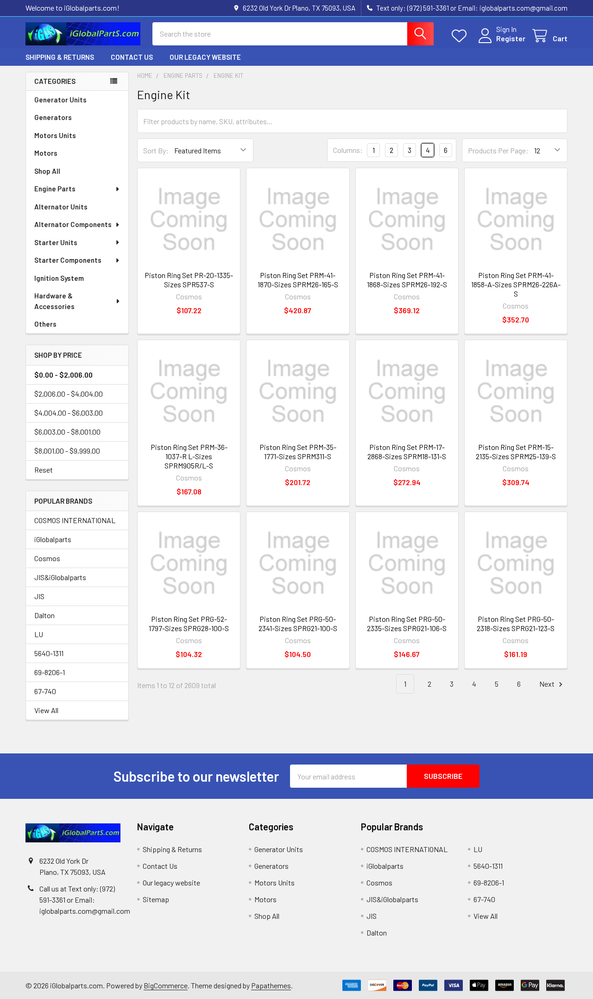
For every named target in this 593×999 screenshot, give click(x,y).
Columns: (348, 149)
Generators (53, 117)
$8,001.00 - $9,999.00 (67, 450)
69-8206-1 (49, 672)
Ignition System (59, 278)
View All (46, 710)
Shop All (47, 171)
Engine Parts (55, 188)
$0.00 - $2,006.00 (63, 374)
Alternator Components (73, 224)
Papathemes (271, 985)
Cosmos (47, 558)
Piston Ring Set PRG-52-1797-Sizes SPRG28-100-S (189, 623)
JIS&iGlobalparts (60, 577)
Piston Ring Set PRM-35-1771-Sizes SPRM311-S (297, 452)
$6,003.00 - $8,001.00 (67, 431)
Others (45, 324)
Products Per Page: (498, 150)
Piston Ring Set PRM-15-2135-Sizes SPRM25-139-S (516, 452)
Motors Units (55, 135)
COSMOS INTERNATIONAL (74, 520)
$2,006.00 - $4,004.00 (68, 393)
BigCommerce (166, 985)
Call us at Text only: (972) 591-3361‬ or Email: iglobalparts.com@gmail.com (84, 899)
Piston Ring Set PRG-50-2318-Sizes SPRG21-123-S (516, 623)
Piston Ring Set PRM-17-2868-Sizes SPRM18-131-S (406, 452)
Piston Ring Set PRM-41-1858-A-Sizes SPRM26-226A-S (516, 284)
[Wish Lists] (461, 36)
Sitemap (156, 899)
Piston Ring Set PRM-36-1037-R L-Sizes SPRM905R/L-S (189, 456)
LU (38, 634)
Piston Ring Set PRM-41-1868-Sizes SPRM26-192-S (407, 280)
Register (510, 38)
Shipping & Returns (59, 57)
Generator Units (60, 99)
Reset (43, 469)
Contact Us (132, 57)
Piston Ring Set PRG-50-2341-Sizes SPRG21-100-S (298, 623)
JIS (39, 596)
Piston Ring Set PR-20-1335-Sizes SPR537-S (189, 280)
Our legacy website (205, 57)
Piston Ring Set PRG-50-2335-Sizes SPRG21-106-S (407, 623)
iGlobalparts (52, 539)
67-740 (45, 691)
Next (547, 683)
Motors (45, 153)
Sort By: (156, 150)
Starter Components (67, 260)
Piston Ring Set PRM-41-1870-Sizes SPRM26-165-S (298, 280)
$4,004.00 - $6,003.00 (68, 412)
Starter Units (55, 242)
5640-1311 (48, 653)
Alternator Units (61, 206)
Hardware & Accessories (54, 300)
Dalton (44, 615)
